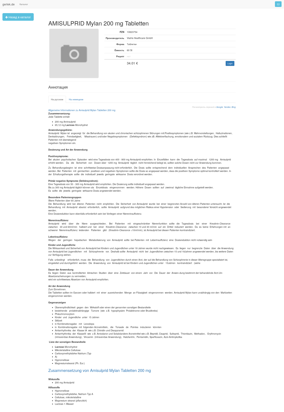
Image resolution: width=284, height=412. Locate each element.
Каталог (24, 4)
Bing (234, 107)
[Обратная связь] (278, 4)
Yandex (227, 107)
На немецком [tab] (76, 99)
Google (219, 107)
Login (230, 63)
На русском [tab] (57, 99)
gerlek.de (8, 4)
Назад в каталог (19, 17)
